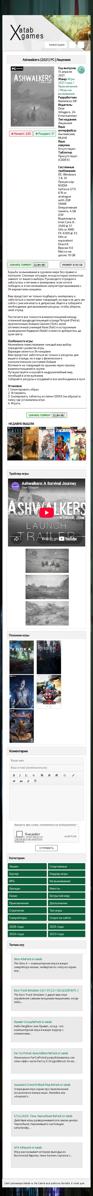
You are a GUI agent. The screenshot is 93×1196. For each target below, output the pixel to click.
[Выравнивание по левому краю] (42, 775)
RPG (12, 881)
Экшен (13, 866)
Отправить (46, 848)
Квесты (55, 888)
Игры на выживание (66, 91)
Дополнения (58, 903)
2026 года (16, 926)
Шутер (14, 873)
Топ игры (56, 910)
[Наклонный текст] (20, 775)
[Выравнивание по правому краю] (56, 775)
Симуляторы (18, 918)
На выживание (60, 881)
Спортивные (58, 866)
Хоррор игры (59, 873)
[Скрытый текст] (14, 781)
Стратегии (16, 910)
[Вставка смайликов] (65, 775)
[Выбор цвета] (73, 775)
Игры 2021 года (66, 80)
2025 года (57, 926)
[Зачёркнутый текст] (33, 775)
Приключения (67, 86)
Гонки (13, 895)
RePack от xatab (28, 33)
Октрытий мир (60, 895)
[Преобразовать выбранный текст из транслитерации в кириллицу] (28, 781)
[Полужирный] (13, 775)
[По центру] (49, 775)
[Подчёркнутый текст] (26, 775)
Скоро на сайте (60, 918)
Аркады (14, 888)
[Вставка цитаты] (21, 781)
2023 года (57, 934)
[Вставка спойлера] (35, 781)
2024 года (16, 934)
